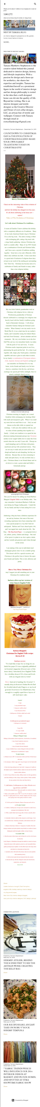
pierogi (33, 898)
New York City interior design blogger (15, 895)
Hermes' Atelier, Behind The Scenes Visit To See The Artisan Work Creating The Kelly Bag (19, 964)
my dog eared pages (10, 892)
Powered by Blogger (21, 1100)
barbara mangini (13, 886)
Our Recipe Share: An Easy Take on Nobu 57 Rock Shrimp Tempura (19, 1027)
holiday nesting (17, 889)
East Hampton (24, 886)
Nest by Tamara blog (15, 32)
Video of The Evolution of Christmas (20, 218)
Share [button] (5, 883)
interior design (27, 889)
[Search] (35, 3)
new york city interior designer (13, 898)
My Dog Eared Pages (20, 609)
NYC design (27, 898)
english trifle (7, 889)
